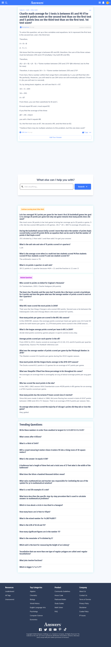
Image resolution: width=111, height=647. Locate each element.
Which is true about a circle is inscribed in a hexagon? (41, 505)
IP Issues (82, 616)
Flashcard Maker (60, 599)
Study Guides (59, 603)
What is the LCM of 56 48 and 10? (33, 525)
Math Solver (59, 607)
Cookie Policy (84, 612)
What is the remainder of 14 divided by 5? (36, 538)
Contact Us (83, 595)
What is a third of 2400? (29, 443)
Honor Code (59, 595)
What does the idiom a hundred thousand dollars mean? (42, 474)
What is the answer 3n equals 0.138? (34, 459)
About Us (82, 591)
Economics (33, 620)
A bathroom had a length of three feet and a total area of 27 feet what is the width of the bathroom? (55, 466)
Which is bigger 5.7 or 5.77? (30, 567)
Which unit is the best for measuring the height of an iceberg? (44, 545)
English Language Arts (38, 607)
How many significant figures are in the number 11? (40, 532)
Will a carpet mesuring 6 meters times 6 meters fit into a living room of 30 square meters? (52, 451)
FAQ (56, 612)
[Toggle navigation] (3, 2)
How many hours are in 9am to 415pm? (35, 512)
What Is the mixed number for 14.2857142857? (38, 518)
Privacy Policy (84, 603)
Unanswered (9, 599)
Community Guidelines (62, 591)
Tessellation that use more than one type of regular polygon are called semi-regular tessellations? (53, 552)
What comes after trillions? (31, 437)
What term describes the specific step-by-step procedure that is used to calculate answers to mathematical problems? (53, 497)
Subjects (22, 10)
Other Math (34, 10)
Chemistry (33, 595)
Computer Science (36, 616)
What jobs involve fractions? (31, 560)
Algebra (32, 591)
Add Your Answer (55, 137)
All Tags (8, 595)
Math (27, 10)
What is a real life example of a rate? (34, 490)
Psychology (34, 612)
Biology (32, 599)
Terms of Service (85, 599)
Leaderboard (9, 591)
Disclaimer (83, 607)
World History (35, 603)
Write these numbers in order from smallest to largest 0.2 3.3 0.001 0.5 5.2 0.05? (52, 430)
